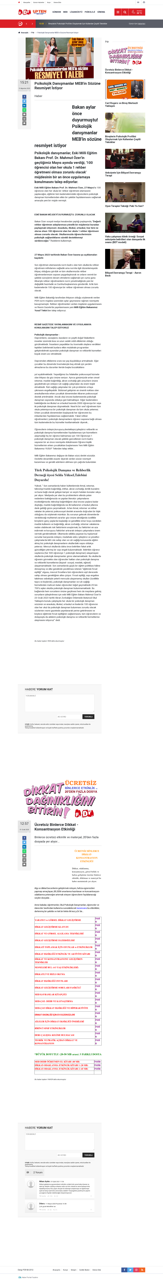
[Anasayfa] (19, 2)
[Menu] (118, 12)
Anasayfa (56, 1270)
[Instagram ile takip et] (136, 1270)
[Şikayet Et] (91, 1196)
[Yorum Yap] (24, 123)
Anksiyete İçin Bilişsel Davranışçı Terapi (64, 24)
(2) (57, 1196)
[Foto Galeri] (144, 2)
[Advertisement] (11, 69)
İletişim (73, 1270)
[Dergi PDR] (33, 12)
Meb (65, 12)
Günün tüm (137, 24)
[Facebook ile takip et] (124, 1270)
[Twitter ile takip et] (130, 1270)
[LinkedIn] (24, 105)
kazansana (82, 908)
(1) (56, 1210)
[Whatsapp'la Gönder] (24, 110)
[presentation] (26, 23)
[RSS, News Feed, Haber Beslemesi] (142, 1270)
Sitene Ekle (57, 2)
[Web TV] (138, 2)
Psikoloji (90, 12)
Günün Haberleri (38, 2)
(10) (50, 1196)
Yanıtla (43, 1196)
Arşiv (49, 2)
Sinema (101, 12)
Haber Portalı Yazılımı (30, 1277)
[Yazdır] (24, 119)
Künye (65, 1270)
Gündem (56, 12)
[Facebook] (24, 97)
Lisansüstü (76, 12)
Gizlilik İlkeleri (84, 1270)
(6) (50, 1210)
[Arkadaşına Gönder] (24, 114)
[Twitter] (24, 101)
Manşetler (26, 2)
